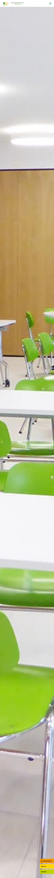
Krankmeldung (46, 861)
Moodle (43, 872)
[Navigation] (50, 3)
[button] (2, 442)
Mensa (43, 866)
